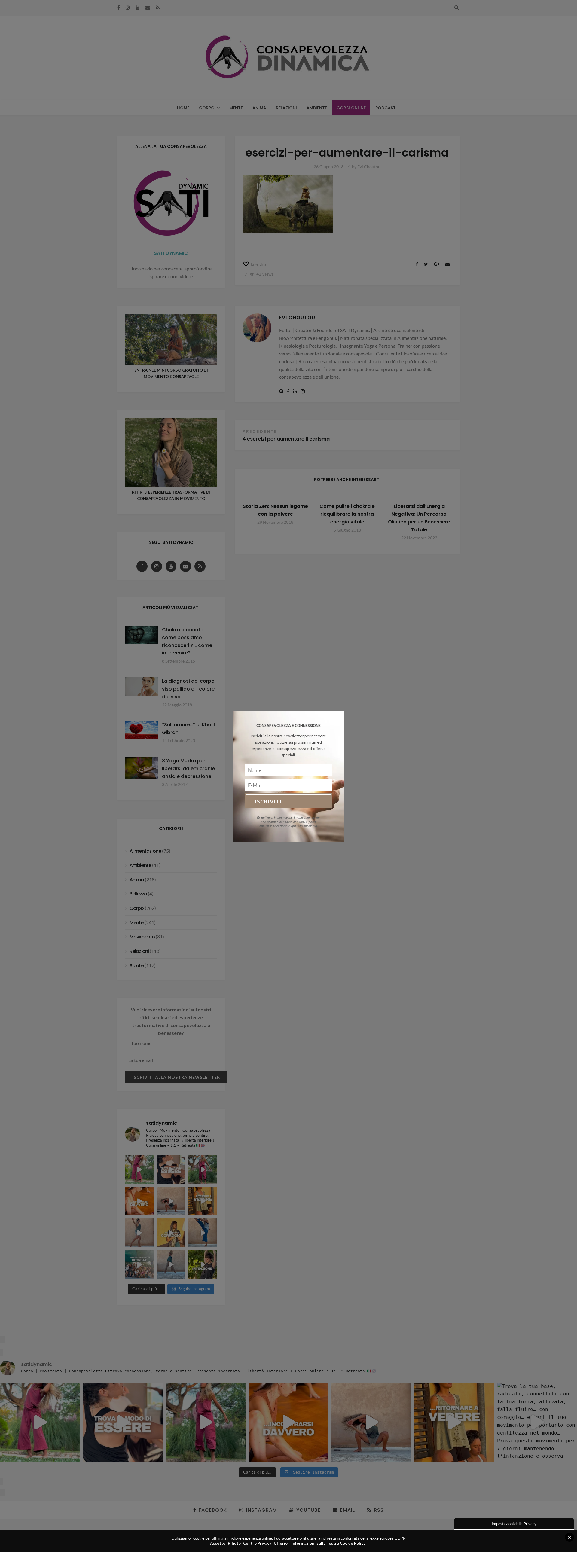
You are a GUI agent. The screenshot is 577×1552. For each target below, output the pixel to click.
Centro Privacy (257, 1543)
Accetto (217, 1543)
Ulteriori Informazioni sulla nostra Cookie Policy (319, 1543)
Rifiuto (234, 1543)
